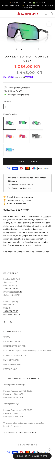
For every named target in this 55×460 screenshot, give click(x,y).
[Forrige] (16, 49)
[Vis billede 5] (33, 49)
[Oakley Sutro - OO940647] (23, 123)
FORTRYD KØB (10, 369)
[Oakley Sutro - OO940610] (36, 123)
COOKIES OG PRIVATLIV (14, 355)
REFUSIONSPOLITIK (12, 364)
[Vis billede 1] (21, 49)
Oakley (46, 216)
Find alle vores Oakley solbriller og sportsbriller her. (26, 251)
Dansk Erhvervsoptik (27, 432)
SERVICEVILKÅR (10, 360)
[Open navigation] (4, 14)
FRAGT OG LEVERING (13, 341)
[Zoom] (49, 24)
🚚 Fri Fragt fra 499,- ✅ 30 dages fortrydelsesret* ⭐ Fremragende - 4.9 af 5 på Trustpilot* (27, 5)
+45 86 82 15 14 (10, 288)
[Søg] (46, 14)
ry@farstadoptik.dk (11, 314)
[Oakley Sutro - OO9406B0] (36, 136)
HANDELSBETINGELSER (14, 346)
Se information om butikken (19, 188)
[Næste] (38, 49)
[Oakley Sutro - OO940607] (9, 150)
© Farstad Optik (27, 445)
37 (6, 106)
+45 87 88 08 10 (10, 311)
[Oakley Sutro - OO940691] (23, 136)
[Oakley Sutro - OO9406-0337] (9, 123)
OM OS (6, 337)
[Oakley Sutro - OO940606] (9, 136)
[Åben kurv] (51, 13)
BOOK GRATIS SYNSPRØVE (32, 456)
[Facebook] (4, 321)
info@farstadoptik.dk (12, 292)
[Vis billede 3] (27, 49)
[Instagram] (11, 321)
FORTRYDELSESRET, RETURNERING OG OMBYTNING (27, 350)
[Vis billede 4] (30, 49)
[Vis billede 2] (24, 49)
